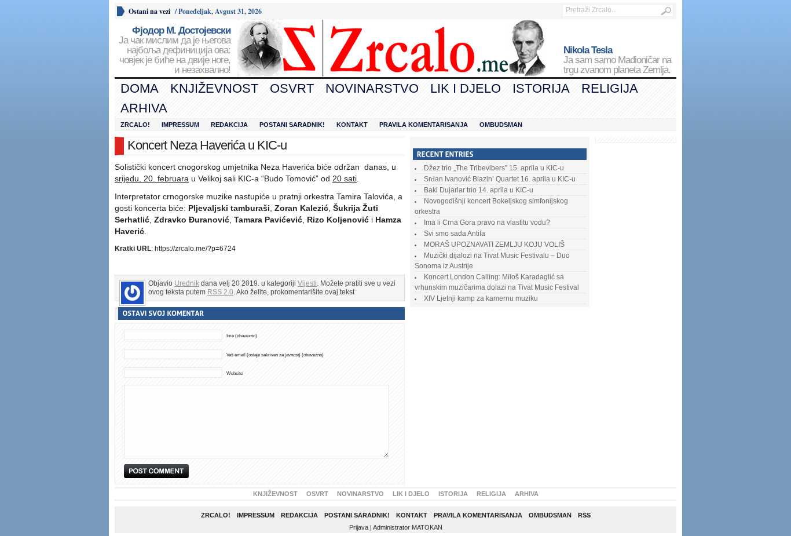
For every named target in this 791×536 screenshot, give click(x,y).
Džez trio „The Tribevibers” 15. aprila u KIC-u (494, 168)
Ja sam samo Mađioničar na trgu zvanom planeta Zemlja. (617, 60)
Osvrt (292, 88)
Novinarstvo (372, 88)
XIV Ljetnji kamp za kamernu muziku (481, 298)
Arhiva (143, 108)
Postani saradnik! (292, 124)
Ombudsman (500, 124)
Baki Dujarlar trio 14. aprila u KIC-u (478, 190)
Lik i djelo (465, 88)
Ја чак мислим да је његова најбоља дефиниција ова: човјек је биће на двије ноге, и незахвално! (174, 50)
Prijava (358, 527)
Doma (139, 88)
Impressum (180, 124)
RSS (584, 515)
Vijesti (307, 283)
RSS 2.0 (220, 292)
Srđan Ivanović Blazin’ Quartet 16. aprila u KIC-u (500, 179)
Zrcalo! (135, 124)
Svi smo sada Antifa (454, 233)
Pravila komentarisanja (423, 124)
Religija (609, 88)
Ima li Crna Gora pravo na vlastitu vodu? (487, 222)
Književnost (214, 88)
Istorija (541, 88)
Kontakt (352, 124)
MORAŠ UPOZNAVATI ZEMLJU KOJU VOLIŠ (494, 244)
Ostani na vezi (149, 11)
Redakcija (229, 124)
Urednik (186, 283)
